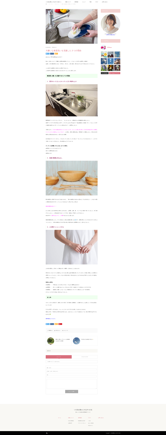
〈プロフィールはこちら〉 (110, 34)
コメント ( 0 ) (59, 356)
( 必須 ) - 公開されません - (52, 371)
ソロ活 (89, 420)
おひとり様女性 (91, 423)
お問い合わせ (104, 1)
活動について (68, 1)
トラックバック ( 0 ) (84, 356)
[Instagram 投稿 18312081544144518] (104, 68)
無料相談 (76, 1)
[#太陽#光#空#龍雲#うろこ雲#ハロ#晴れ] (111, 61)
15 (67, 330)
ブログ (96, 1)
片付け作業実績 (71, 420)
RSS (47, 433)
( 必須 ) (49, 367)
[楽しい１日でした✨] (111, 54)
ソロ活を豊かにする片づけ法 (52, 1)
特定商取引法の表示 (81, 420)
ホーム (60, 1)
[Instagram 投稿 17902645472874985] (117, 68)
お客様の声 (70, 423)
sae (51, 330)
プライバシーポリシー (82, 423)
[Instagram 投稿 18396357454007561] (111, 68)
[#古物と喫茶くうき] (117, 61)
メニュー (84, 1)
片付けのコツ (54, 47)
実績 (90, 1)
